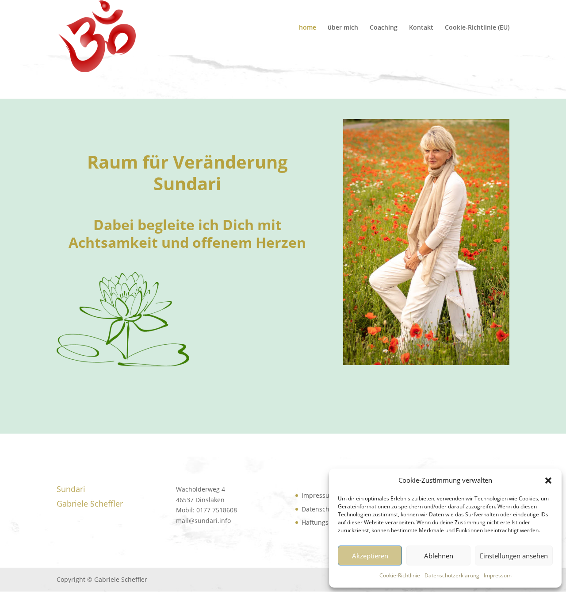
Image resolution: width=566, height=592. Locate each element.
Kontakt (421, 27)
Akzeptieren (370, 555)
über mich (343, 27)
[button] (548, 480)
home (307, 27)
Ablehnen (438, 555)
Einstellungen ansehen (514, 555)
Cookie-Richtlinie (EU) (477, 27)
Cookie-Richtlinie (399, 575)
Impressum (498, 575)
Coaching (384, 27)
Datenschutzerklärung (451, 575)
